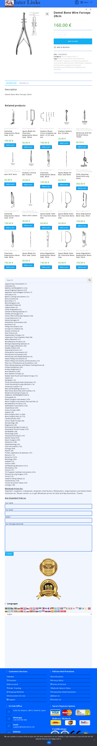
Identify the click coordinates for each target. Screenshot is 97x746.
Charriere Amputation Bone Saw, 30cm (47, 175)
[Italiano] (71, 608)
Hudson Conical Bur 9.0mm (29, 174)
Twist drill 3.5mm (29, 216)
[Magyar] (58, 608)
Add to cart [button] (10, 145)
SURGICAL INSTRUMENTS (84, 130)
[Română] (34, 611)
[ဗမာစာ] (18, 611)
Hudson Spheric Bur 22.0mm (65, 132)
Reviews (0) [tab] (24, 83)
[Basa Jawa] (77, 608)
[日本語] (74, 608)
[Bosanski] (12, 608)
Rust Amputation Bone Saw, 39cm (83, 215)
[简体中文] (21, 608)
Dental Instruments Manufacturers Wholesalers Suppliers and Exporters (69, 60)
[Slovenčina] (46, 611)
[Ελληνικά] (55, 608)
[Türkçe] (61, 611)
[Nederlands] (34, 608)
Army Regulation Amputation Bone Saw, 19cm (47, 255)
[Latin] (86, 608)
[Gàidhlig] (40, 611)
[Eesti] (40, 608)
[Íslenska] (61, 608)
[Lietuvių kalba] (6, 611)
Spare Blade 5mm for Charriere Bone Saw (66, 216)
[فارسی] (24, 611)
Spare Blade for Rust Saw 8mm (65, 174)
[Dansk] (31, 608)
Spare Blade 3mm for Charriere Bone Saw (66, 255)
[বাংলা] (15, 608)
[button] (47, 14)
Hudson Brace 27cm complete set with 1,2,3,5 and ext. (48, 134)
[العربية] (9, 608)
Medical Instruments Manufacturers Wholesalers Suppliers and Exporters (73, 63)
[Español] (52, 611)
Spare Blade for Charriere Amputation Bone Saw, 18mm (30, 134)
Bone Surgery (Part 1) (70, 56)
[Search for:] (90, 2)
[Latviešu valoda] (89, 608)
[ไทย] (58, 611)
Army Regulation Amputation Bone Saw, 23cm (83, 255)
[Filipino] (43, 608)
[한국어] (83, 608)
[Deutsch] (52, 608)
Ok (49, 742)
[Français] (49, 608)
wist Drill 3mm (10, 174)
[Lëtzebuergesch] (9, 611)
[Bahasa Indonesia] (64, 608)
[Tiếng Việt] (64, 611)
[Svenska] (55, 611)
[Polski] (27, 611)
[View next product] (90, 9)
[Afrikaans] (6, 608)
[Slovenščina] (49, 611)
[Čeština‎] (27, 608)
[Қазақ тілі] (80, 608)
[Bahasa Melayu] (12, 611)
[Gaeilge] (67, 608)
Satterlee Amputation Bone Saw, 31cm (12, 133)
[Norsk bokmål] (21, 611)
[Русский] (37, 611)
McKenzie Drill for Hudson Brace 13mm (84, 135)
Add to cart (73, 41)
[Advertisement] (48, 642)
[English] (37, 608)
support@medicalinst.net (24, 727)
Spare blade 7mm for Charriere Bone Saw (48, 216)
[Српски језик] (43, 611)
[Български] (18, 608)
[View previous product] (86, 9)
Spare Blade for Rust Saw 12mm (29, 254)
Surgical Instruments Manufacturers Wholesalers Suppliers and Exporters (69, 67)
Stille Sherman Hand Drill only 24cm (82, 176)
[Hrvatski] (24, 608)
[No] (94, 740)
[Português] (31, 611)
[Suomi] (46, 608)
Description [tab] (11, 83)
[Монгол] (15, 611)
